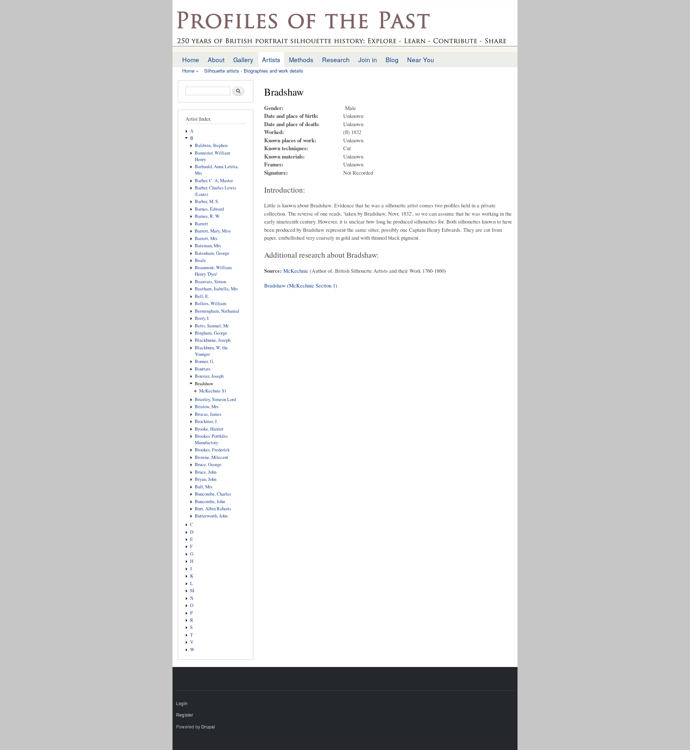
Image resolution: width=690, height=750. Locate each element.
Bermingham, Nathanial (217, 311)
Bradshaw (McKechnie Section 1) (300, 285)
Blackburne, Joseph (212, 340)
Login (182, 703)
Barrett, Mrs (206, 238)
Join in (367, 59)
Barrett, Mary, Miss (213, 231)
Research (336, 59)
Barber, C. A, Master (214, 181)
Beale (200, 260)
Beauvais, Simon (210, 282)
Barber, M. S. (207, 201)
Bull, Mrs (203, 487)
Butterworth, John (211, 516)
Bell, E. (202, 296)
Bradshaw (204, 384)
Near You (420, 59)
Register (184, 715)
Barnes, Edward (209, 209)
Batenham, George (212, 253)
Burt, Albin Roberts (213, 509)
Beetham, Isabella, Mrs (216, 289)
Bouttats (203, 369)
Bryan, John (205, 479)
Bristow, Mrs (206, 407)
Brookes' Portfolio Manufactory (211, 439)
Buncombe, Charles (213, 494)
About (216, 59)
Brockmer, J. (206, 421)
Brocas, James (208, 414)
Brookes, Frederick (212, 450)
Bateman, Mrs (208, 246)
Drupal (208, 726)
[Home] (345, 26)
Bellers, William (210, 303)
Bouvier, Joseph (209, 376)
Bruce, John (205, 472)
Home (190, 59)
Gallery (243, 59)
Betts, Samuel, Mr (212, 326)
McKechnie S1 (212, 391)
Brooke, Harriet (209, 429)
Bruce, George (208, 464)
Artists (271, 59)
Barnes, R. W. (207, 216)
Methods (301, 59)
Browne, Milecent (211, 457)
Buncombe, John (210, 501)
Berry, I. (202, 318)
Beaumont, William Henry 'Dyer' (213, 270)
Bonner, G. (204, 361)
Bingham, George (211, 333)
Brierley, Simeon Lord (215, 399)
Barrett (201, 224)
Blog (392, 59)
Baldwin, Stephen (211, 145)
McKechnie (295, 270)
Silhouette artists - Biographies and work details (253, 70)
